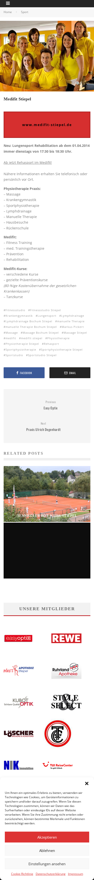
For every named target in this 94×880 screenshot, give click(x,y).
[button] (86, 783)
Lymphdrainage (72, 315)
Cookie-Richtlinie (22, 874)
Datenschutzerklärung (51, 874)
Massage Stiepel (75, 332)
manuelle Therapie (71, 321)
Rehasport (51, 344)
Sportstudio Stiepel (42, 355)
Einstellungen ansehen (47, 863)
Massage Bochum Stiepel (41, 332)
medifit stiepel (31, 338)
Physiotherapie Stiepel (22, 344)
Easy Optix (51, 405)
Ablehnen (47, 850)
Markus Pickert (73, 327)
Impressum (75, 874)
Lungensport (47, 315)
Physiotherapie (58, 338)
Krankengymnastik (19, 315)
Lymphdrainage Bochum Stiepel (29, 321)
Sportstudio (14, 355)
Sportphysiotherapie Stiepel (62, 349)
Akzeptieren (47, 837)
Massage (12, 332)
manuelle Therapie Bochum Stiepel (31, 327)
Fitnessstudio (15, 310)
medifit (11, 338)
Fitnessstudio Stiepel (45, 310)
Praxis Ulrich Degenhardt (43, 426)
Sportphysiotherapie (21, 349)
